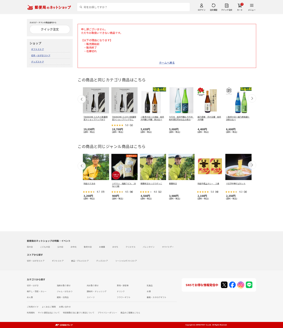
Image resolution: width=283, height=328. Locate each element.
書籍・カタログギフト (156, 297)
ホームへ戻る (167, 62)
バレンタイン (149, 246)
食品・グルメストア (80, 260)
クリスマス (130, 246)
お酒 (149, 291)
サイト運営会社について (49, 312)
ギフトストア (37, 49)
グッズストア (37, 61)
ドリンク (121, 291)
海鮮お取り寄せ (64, 285)
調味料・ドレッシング (96, 291)
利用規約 (31, 312)
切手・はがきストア (40, 55)
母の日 (30, 246)
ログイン (201, 9)
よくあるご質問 (49, 306)
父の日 (60, 246)
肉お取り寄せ (93, 285)
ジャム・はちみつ (64, 291)
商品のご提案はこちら (130, 312)
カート (240, 9)
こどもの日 (45, 246)
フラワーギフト (124, 297)
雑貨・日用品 (63, 297)
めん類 (30, 297)
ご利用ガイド (33, 306)
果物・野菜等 (123, 285)
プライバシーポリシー (107, 312)
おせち (115, 246)
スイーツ (91, 297)
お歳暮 (102, 246)
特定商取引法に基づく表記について (78, 312)
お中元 (73, 246)
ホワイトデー (168, 246)
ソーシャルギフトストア (126, 260)
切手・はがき (33, 285)
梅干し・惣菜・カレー (37, 291)
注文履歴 (213, 9)
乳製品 (150, 285)
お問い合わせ (65, 306)
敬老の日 (88, 246)
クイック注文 (226, 9)
